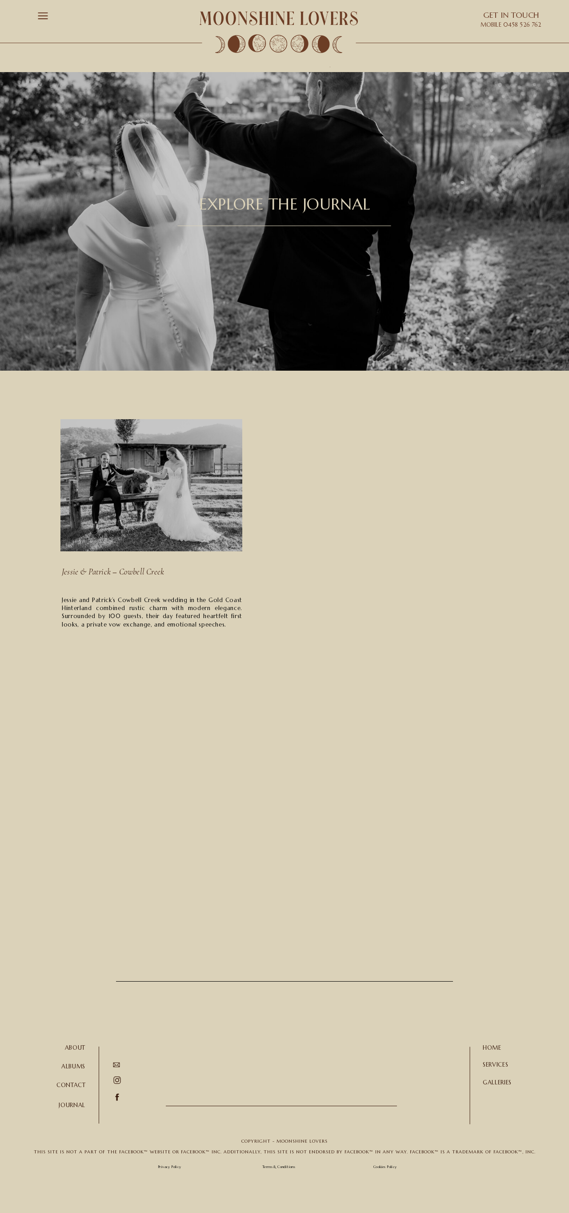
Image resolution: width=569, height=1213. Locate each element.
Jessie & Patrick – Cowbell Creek (113, 571)
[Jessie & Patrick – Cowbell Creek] (151, 485)
